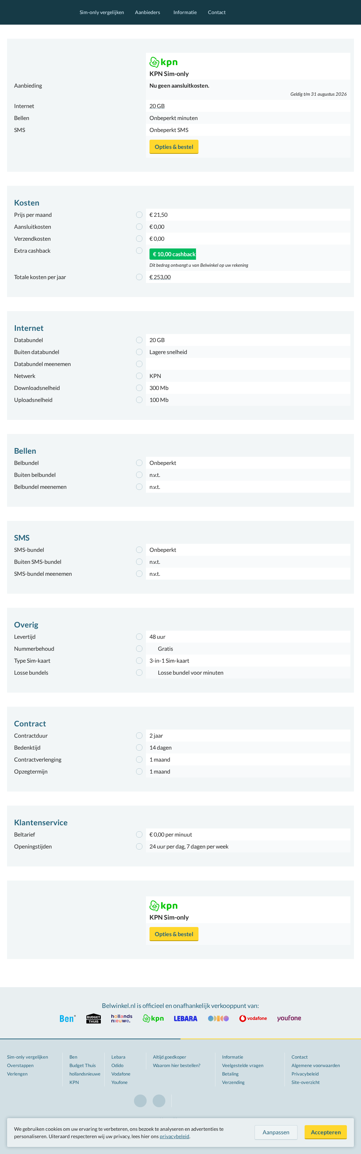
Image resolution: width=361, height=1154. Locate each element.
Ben (73, 1057)
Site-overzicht (306, 1082)
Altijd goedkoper (169, 1057)
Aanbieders (147, 12)
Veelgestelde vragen (242, 1065)
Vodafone (120, 1074)
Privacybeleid (305, 1074)
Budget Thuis (82, 1065)
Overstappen (20, 1065)
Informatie (185, 12)
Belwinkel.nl (36, 12)
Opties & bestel (174, 146)
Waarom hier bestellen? (176, 1065)
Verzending (233, 1082)
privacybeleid (174, 1136)
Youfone (119, 1082)
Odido (117, 1065)
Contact (217, 12)
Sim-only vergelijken (102, 12)
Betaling (230, 1074)
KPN (74, 1082)
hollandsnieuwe (84, 1074)
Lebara (118, 1057)
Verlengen (17, 1074)
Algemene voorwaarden (316, 1065)
